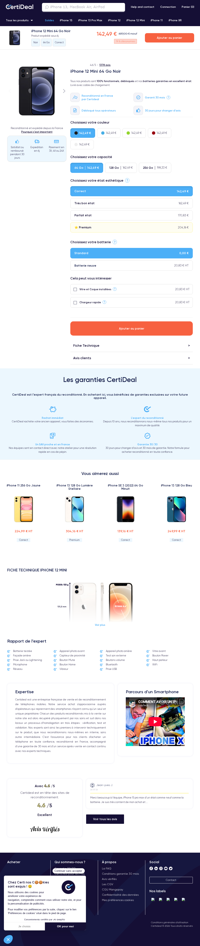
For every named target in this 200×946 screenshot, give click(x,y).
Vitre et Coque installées (95, 289)
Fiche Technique (86, 345)
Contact (171, 879)
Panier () (188, 7)
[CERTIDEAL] (19, 7)
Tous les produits (17, 20)
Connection (168, 7)
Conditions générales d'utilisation (169, 922)
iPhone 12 (114, 20)
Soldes (49, 20)
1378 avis (105, 64)
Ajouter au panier (169, 38)
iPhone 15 (66, 20)
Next (64, 91)
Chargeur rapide (90, 302)
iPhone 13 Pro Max (90, 20)
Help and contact (142, 7)
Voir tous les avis (105, 819)
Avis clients (82, 358)
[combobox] (83, 7)
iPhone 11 (157, 20)
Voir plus (100, 624)
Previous (9, 91)
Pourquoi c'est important (37, 131)
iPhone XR (175, 20)
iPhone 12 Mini (135, 20)
